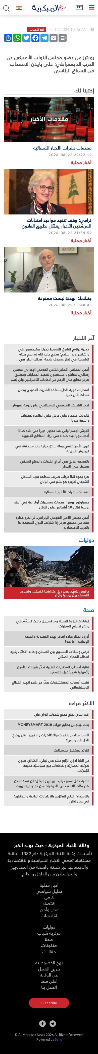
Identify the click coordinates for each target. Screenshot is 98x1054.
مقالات (49, 951)
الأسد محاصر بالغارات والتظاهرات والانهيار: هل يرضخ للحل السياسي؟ (51, 737)
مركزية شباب (49, 932)
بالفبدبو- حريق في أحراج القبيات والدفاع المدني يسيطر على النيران (54, 464)
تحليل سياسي (49, 890)
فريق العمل (49, 968)
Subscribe (49, 1003)
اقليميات (49, 915)
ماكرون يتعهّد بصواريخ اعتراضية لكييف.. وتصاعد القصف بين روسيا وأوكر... (54, 593)
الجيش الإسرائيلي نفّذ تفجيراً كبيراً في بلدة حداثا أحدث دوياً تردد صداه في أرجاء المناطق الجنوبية (53, 433)
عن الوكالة (49, 974)
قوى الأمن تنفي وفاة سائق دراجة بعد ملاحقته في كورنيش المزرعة (52, 448)
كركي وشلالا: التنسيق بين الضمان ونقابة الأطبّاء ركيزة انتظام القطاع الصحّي (50, 654)
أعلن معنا (49, 980)
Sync (58, 1039)
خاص (49, 897)
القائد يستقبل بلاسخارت (71, 750)
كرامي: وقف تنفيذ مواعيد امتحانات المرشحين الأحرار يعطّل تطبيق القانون (56, 222)
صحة (88, 609)
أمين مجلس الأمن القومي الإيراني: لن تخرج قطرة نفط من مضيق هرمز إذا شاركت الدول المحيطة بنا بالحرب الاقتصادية (52, 522)
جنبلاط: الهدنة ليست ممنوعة (64, 297)
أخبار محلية (81, 162)
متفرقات (49, 945)
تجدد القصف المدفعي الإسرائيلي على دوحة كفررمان (50, 405)
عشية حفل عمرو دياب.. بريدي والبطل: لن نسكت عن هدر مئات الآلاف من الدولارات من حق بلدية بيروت (51, 783)
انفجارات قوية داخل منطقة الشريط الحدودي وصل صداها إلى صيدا (53, 392)
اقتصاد (49, 903)
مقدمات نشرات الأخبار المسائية (62, 147)
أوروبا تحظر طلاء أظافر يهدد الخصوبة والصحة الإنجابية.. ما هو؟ (57, 639)
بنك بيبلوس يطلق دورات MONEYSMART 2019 (53, 724)
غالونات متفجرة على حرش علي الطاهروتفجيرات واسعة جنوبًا (55, 418)
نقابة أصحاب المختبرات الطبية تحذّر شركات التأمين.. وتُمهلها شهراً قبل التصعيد (52, 669)
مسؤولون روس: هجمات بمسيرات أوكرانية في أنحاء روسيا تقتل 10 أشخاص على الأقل (51, 505)
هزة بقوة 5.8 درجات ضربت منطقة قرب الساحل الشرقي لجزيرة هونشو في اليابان (55, 479)
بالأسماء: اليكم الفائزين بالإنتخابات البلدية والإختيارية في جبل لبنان (51, 799)
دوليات (86, 539)
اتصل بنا (49, 987)
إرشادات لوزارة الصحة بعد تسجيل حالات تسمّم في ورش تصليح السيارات (52, 624)
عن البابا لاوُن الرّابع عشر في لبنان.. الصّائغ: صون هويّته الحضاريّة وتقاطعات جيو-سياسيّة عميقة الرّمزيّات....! (53, 765)
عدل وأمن (49, 909)
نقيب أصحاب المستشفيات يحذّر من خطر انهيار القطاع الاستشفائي (50, 685)
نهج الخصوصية (49, 962)
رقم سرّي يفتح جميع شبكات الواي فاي (61, 714)
